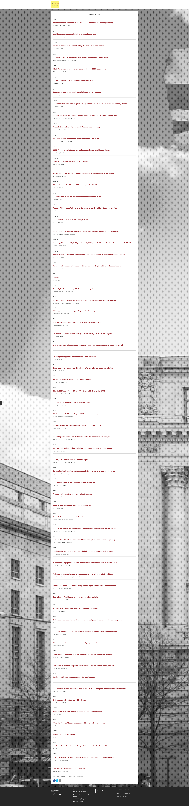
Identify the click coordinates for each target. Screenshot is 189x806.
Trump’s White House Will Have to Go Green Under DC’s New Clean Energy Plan (85, 208)
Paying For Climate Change (64, 734)
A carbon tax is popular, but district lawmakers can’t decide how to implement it (85, 562)
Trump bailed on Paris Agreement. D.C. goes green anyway (76, 127)
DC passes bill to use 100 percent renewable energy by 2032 (77, 196)
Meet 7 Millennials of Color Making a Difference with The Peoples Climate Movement (86, 746)
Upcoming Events (132, 3)
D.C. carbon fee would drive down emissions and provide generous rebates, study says (87, 620)
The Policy (99, 3)
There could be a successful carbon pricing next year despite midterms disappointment (87, 266)
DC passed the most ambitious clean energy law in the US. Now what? (81, 57)
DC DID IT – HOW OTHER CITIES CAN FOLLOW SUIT (73, 80)
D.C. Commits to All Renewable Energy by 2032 (72, 219)
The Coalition (108, 3)
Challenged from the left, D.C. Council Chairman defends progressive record (83, 551)
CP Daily (56, 277)
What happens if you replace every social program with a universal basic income (85, 643)
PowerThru (124, 796)
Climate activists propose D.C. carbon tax (69, 769)
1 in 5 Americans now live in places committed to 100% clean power (80, 69)
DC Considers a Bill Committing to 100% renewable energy (76, 414)
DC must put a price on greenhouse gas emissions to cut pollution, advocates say (85, 528)
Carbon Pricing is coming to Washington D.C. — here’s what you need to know (84, 471)
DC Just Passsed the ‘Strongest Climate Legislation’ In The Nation (79, 185)
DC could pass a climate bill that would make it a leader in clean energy (81, 437)
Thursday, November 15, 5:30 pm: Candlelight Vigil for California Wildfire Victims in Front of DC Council (94, 243)
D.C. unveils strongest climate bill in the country (71, 402)
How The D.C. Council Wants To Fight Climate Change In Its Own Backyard (82, 334)
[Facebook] (54, 794)
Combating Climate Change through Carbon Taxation (74, 677)
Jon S (68, 776)
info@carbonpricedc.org (79, 791)
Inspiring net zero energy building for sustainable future (75, 34)
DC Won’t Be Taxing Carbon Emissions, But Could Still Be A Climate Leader (82, 448)
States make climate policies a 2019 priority (70, 161)
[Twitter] (60, 794)
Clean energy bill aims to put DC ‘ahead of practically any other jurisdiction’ (83, 368)
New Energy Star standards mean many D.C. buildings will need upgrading (83, 22)
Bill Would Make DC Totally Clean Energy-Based (72, 379)
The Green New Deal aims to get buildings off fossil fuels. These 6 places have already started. (90, 104)
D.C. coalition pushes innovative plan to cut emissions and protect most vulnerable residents (89, 688)
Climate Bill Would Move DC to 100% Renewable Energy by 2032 (79, 391)
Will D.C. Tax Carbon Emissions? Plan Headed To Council (75, 608)
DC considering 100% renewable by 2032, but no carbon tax (77, 425)
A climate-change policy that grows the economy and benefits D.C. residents (83, 574)
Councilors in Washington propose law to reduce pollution (76, 597)
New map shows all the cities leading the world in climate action (78, 46)
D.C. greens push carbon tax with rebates (69, 700)
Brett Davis (128, 793)
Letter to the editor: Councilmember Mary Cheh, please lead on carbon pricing (84, 540)
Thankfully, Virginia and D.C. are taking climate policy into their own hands (83, 654)
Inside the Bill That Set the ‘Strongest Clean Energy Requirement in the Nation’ (84, 173)
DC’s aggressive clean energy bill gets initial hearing (74, 311)
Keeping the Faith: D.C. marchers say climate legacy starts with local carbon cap (84, 585)
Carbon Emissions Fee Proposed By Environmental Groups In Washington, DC (83, 665)
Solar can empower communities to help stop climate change (77, 92)
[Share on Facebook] (54, 780)
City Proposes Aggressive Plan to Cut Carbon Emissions (74, 356)
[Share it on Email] (60, 780)
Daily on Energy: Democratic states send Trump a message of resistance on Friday (85, 300)
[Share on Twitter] (57, 780)
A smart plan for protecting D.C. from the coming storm (74, 289)
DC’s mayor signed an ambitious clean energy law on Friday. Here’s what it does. (85, 115)
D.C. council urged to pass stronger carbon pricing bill (74, 482)
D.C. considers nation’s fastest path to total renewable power (77, 322)
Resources (122, 3)
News (115, 3)
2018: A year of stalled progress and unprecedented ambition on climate (81, 150)
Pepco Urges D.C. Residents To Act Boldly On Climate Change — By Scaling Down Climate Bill (89, 254)
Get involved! (101, 791)
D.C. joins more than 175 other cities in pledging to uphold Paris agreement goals (85, 631)
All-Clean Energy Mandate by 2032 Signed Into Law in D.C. (76, 138)
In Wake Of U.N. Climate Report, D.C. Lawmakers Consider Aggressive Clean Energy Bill (88, 345)
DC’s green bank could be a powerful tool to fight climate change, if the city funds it (86, 231)
